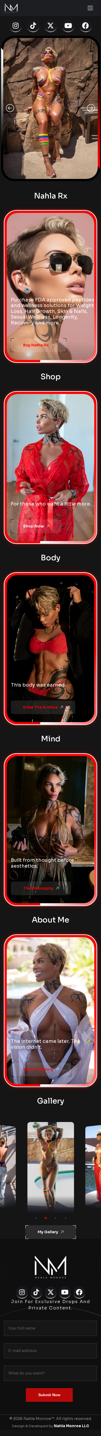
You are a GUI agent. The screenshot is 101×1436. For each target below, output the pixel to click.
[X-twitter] (50, 25)
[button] (10, 108)
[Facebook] (85, 25)
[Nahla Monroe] (11, 8)
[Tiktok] (33, 25)
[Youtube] (68, 25)
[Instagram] (15, 25)
